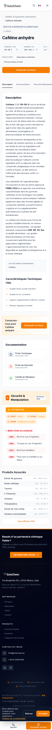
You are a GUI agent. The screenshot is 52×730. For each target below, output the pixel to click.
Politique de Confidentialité (24, 706)
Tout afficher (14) (26, 521)
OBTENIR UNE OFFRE (24, 555)
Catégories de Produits (14, 638)
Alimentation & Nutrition (26, 57)
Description (7, 84)
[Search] (33, 5)
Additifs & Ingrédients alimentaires (20, 17)
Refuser (29, 713)
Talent (7, 610)
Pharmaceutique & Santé (13, 62)
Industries (8, 633)
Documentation (23, 84)
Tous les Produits (11, 629)
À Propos (8, 602)
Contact (7, 615)
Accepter (43, 713)
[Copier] (17, 50)
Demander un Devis (26, 70)
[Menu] (47, 5)
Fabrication (9, 606)
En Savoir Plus (40, 398)
